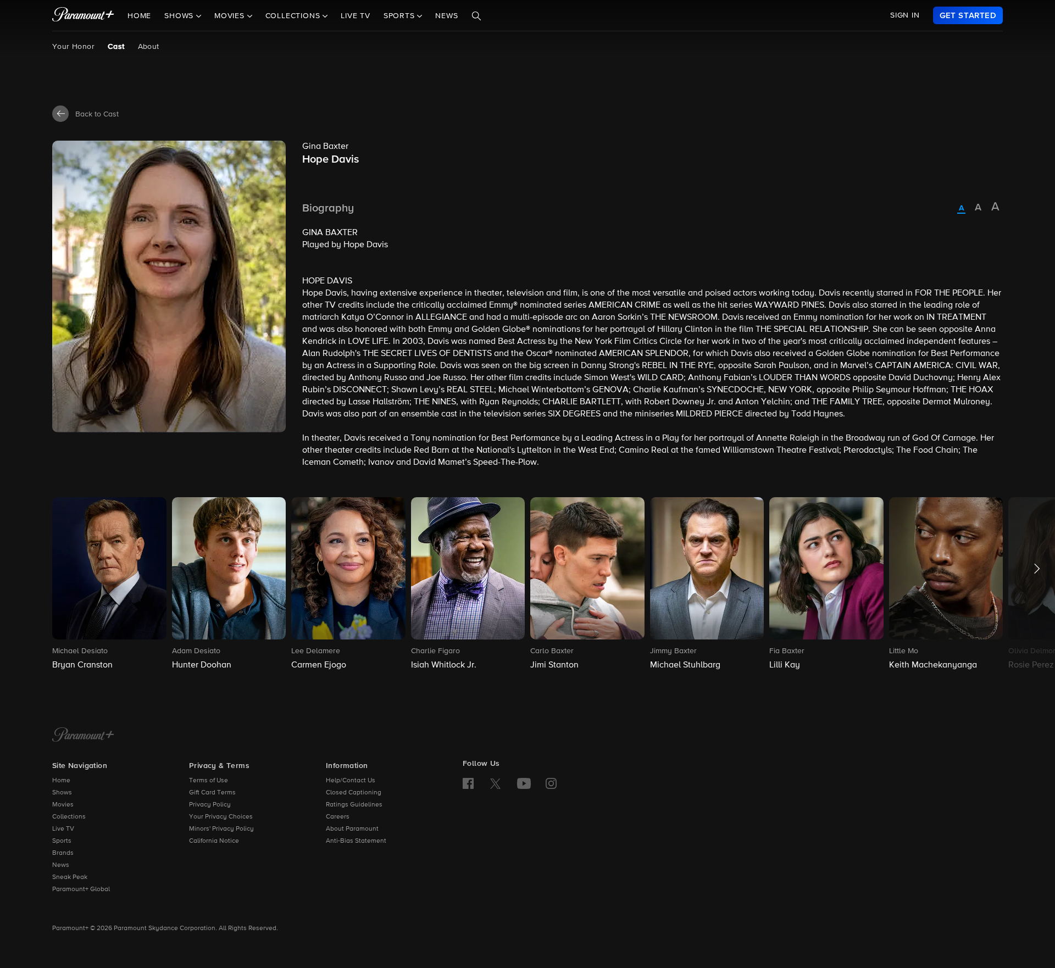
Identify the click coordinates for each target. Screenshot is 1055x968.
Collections (69, 817)
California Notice (214, 841)
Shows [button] (180, 16)
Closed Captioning (353, 792)
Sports (61, 841)
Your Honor (73, 47)
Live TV (355, 16)
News (446, 16)
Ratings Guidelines (354, 805)
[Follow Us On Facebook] (468, 783)
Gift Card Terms (212, 792)
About (148, 47)
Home (139, 16)
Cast (116, 47)
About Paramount (352, 829)
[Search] (476, 16)
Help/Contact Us (350, 780)
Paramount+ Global (81, 889)
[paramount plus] (83, 15)
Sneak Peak (69, 877)
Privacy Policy (210, 805)
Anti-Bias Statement (356, 841)
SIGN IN (905, 15)
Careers (337, 817)
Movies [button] (230, 16)
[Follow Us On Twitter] (495, 783)
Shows (62, 792)
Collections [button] (294, 16)
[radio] (961, 209)
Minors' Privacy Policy (221, 829)
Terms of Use (208, 780)
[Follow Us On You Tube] (524, 783)
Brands (63, 853)
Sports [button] (401, 16)
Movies (63, 805)
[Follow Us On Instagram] (551, 783)
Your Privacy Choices (221, 817)
